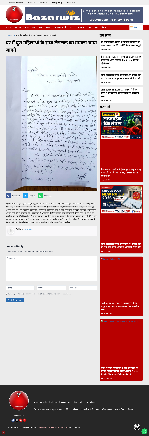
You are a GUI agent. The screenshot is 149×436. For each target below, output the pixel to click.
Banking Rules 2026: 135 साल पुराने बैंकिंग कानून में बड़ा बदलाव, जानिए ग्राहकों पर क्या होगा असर (120, 93)
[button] (14, 195)
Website (73, 288)
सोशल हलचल (80, 27)
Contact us (43, 2)
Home (8, 35)
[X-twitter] (17, 420)
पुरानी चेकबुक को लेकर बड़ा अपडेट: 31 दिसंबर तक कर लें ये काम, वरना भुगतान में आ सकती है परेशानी (120, 76)
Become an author (16, 2)
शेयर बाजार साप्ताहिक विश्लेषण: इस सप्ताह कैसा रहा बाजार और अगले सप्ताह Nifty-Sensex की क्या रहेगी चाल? (121, 60)
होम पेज (8, 27)
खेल (71, 27)
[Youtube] (20, 420)
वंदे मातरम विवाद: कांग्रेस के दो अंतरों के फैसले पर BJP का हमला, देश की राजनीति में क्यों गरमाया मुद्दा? (121, 43)
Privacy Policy (57, 2)
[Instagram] (24, 420)
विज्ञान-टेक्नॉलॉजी (60, 27)
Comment (12, 258)
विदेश (40, 27)
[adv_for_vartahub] (84, 15)
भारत (33, 27)
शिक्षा (96, 27)
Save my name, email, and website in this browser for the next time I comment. (39, 294)
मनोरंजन (48, 27)
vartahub (27, 229)
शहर (89, 27)
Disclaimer (71, 2)
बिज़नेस (103, 27)
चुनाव (27, 27)
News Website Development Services (53, 427)
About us (31, 2)
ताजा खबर (18, 27)
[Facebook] (13, 420)
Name (10, 288)
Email (41, 288)
